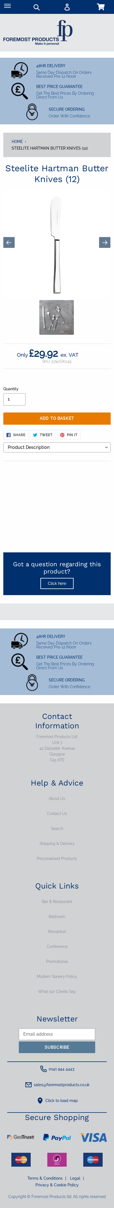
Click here (57, 583)
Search (57, 828)
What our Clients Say (57, 991)
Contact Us (57, 813)
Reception (57, 931)
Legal (77, 1178)
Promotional (57, 961)
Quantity (11, 389)
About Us (57, 798)
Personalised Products (57, 858)
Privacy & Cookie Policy (57, 1185)
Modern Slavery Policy (57, 976)
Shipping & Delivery (57, 843)
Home (17, 141)
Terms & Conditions (46, 1178)
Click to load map (61, 1100)
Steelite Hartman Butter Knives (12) (50, 148)
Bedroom (57, 916)
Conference (57, 946)
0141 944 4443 (61, 1069)
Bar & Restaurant (57, 901)
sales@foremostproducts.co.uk (62, 1085)
